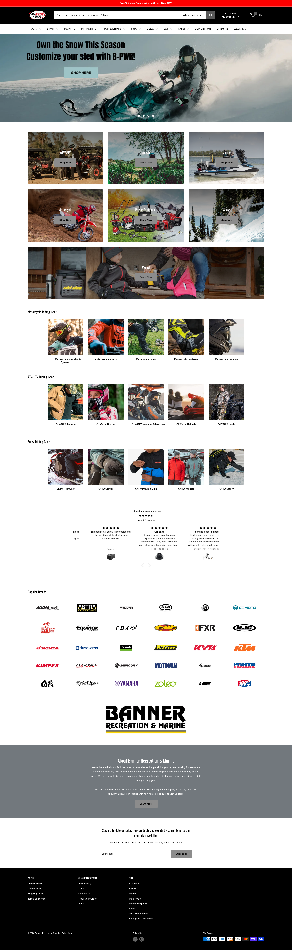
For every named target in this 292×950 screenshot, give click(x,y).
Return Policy (35, 888)
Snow (134, 28)
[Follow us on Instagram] (141, 939)
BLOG (81, 903)
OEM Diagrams (203, 28)
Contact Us (84, 893)
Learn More (146, 803)
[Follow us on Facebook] (135, 939)
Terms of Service (37, 898)
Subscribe (181, 853)
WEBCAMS (240, 28)
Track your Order (87, 898)
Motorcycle (87, 28)
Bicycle (51, 28)
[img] (146, 515)
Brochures (222, 28)
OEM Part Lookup (138, 913)
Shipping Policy (36, 893)
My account (229, 16)
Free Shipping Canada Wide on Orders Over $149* (146, 3)
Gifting (181, 28)
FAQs (81, 888)
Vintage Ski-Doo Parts (141, 918)
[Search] (210, 15)
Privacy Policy (35, 883)
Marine (68, 28)
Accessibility (84, 883)
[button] (143, 565)
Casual (150, 28)
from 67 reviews (146, 519)
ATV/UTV (33, 28)
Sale (166, 28)
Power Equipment (112, 28)
